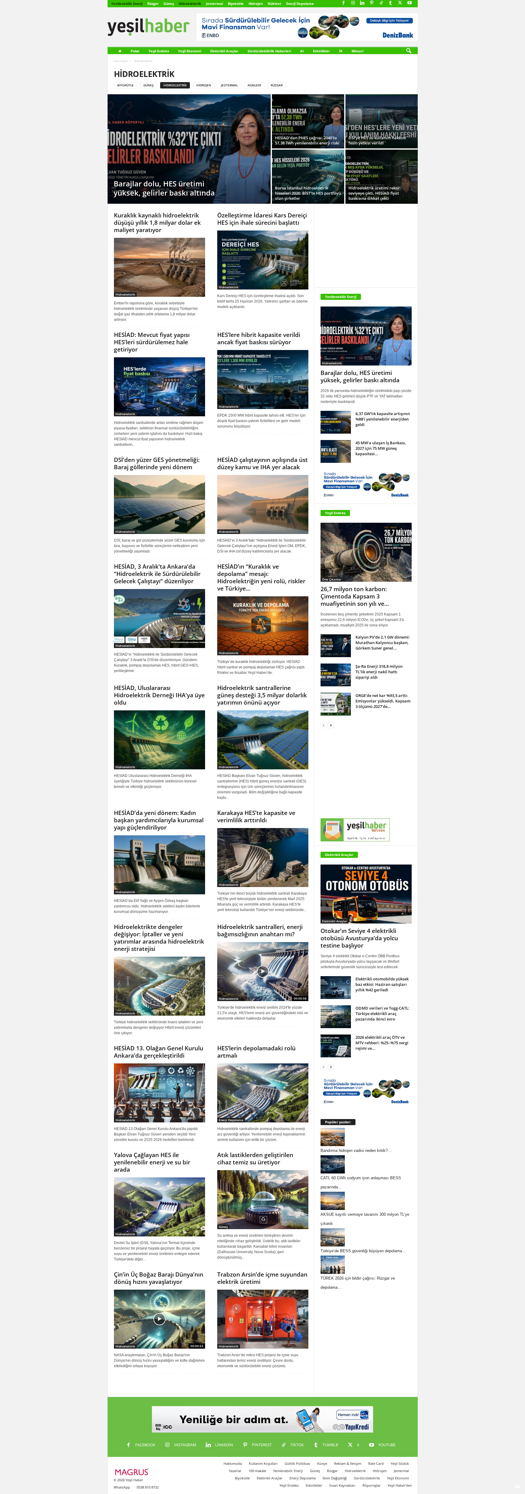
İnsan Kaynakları (342, 1485)
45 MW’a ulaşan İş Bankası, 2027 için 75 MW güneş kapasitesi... (380, 448)
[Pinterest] (372, 3)
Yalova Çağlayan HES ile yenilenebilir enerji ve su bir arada (152, 1162)
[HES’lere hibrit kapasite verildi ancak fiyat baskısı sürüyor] (262, 379)
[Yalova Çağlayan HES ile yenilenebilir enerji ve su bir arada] (159, 1206)
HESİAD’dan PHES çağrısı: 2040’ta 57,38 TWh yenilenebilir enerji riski (307, 140)
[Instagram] (353, 3)
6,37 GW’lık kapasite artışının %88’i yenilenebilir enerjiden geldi (382, 419)
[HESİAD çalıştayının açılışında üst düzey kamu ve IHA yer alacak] (262, 504)
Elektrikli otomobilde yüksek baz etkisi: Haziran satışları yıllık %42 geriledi (382, 984)
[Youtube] (409, 3)
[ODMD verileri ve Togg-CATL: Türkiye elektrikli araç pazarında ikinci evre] (336, 1016)
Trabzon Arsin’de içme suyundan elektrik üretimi (262, 1278)
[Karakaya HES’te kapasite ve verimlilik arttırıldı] (262, 857)
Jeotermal (214, 3)
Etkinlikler (321, 51)
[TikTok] (381, 3)
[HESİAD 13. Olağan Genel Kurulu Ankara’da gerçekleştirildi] (159, 1092)
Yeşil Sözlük (400, 1463)
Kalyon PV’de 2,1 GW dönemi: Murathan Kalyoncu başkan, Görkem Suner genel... (382, 642)
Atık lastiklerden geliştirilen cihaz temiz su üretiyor (255, 1158)
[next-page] (331, 725)
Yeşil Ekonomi (189, 51)
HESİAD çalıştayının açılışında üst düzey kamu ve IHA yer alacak (262, 463)
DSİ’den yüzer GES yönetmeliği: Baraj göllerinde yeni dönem (157, 463)
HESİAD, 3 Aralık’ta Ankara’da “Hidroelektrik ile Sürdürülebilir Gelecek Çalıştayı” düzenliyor (157, 574)
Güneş (168, 3)
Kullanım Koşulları (263, 1463)
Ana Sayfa (121, 61)
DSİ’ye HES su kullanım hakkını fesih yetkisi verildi (377, 140)
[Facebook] (343, 3)
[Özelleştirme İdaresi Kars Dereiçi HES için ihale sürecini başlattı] (262, 260)
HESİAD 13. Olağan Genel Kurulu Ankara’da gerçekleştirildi (158, 1051)
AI (302, 51)
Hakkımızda (233, 1463)
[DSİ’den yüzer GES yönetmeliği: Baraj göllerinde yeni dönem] (159, 504)
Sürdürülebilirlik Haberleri (269, 51)
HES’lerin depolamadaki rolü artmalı (256, 1051)
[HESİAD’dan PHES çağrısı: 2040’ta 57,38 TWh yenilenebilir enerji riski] (308, 121)
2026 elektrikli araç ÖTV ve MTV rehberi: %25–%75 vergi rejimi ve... (381, 1043)
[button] (408, 51)
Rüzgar (153, 3)
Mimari (357, 51)
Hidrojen (256, 3)
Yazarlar (235, 1470)
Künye (322, 1463)
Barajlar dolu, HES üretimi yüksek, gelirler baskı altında (164, 188)
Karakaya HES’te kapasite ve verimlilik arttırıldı (256, 816)
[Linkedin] (362, 3)
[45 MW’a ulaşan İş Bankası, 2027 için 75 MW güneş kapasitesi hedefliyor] (336, 451)
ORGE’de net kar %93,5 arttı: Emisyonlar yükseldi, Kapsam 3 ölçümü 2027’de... (382, 701)
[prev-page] (324, 725)
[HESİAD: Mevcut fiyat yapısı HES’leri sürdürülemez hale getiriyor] (159, 386)
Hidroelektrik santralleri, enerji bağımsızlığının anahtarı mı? (260, 930)
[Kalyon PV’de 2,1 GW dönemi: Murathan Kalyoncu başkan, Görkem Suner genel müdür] (336, 645)
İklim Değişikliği (335, 1478)
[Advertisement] (366, 244)
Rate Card (376, 1463)
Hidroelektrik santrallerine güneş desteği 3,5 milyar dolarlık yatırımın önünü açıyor (262, 695)
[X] (400, 3)
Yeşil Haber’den (400, 1485)
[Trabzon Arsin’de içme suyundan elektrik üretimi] (262, 1319)
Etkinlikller (314, 1485)
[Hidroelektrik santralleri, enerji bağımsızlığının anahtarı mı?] (262, 971)
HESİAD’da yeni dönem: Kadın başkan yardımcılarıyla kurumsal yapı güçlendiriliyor (159, 820)
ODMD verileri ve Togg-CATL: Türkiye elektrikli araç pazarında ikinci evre (382, 1013)
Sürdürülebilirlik (367, 1478)
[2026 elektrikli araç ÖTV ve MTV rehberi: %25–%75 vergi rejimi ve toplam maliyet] (336, 1046)
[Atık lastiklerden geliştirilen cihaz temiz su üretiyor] (262, 1199)
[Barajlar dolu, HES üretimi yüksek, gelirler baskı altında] (189, 149)
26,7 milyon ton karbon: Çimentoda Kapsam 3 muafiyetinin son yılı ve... (355, 596)
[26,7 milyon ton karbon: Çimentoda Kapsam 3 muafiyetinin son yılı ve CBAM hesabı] (366, 552)
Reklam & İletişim (347, 1463)
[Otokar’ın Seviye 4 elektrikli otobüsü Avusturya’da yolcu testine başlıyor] (366, 894)
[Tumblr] (390, 3)
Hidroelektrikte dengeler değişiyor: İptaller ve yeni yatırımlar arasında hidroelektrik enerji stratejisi (159, 938)
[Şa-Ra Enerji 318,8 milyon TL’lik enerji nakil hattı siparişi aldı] (336, 675)
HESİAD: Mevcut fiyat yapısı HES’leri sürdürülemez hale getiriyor (152, 342)
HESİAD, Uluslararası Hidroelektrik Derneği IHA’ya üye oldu (159, 695)
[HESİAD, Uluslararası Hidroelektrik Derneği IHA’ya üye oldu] (159, 739)
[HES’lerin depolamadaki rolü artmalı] (262, 1092)
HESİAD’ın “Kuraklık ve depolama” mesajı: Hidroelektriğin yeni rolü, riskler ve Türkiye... (261, 577)
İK (340, 51)
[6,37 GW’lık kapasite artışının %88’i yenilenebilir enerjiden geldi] (336, 422)
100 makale (257, 1470)
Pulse (135, 51)
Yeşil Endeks (159, 51)
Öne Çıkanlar (331, 579)
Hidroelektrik (190, 3)
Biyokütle (236, 3)
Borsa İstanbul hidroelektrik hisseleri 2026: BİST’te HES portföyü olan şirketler (308, 193)
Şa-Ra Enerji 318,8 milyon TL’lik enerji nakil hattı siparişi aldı (379, 672)
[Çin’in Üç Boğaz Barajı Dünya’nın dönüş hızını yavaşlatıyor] (159, 1319)
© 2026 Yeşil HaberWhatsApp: (128, 1483)
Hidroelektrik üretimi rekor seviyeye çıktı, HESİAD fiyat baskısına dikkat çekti (374, 193)
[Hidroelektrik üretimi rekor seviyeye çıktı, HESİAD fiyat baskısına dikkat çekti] (381, 177)
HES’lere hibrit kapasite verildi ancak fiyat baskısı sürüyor (258, 338)
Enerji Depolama (300, 3)
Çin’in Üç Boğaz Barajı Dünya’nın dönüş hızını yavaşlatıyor (158, 1278)
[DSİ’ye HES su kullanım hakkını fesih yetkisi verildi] (381, 121)
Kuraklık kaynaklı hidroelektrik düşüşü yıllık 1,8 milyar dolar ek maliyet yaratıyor (157, 222)
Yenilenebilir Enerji (126, 3)
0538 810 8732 (148, 1487)
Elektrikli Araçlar (224, 51)
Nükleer (274, 3)
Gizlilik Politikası (297, 1463)
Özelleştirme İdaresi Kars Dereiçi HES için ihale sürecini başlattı (262, 219)
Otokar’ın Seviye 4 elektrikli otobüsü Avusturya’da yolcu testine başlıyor (359, 938)
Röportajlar (371, 1485)
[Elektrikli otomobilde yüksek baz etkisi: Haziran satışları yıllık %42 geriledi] (336, 987)
